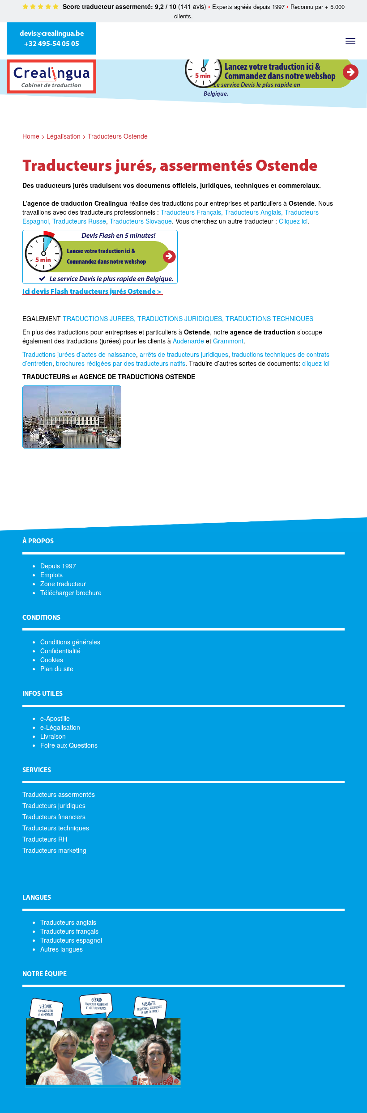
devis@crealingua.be (52, 34)
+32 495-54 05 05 (51, 44)
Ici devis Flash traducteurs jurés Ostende (89, 292)
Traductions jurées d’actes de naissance (79, 354)
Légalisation (64, 135)
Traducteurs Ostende (118, 135)
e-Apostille (55, 718)
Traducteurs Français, (192, 211)
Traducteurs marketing (54, 850)
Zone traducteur (63, 583)
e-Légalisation (60, 727)
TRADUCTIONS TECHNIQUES (269, 318)
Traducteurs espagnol (71, 939)
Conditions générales (70, 641)
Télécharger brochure (71, 592)
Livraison (53, 736)
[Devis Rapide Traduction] (100, 255)
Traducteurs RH (44, 838)
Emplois (51, 574)
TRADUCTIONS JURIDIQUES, (180, 318)
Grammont (228, 340)
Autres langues (61, 948)
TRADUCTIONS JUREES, (99, 318)
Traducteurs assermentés (58, 794)
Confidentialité (60, 650)
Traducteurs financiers (53, 816)
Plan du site (56, 668)
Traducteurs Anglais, (254, 211)
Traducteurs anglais (68, 922)
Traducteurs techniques (55, 827)
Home (30, 135)
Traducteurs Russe (79, 220)
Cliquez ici (293, 220)
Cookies (51, 659)
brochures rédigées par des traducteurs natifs (120, 363)
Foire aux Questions (69, 745)
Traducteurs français (69, 931)
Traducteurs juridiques (53, 805)
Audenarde (188, 340)
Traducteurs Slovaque (141, 220)
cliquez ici (315, 363)
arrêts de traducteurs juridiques (184, 354)
